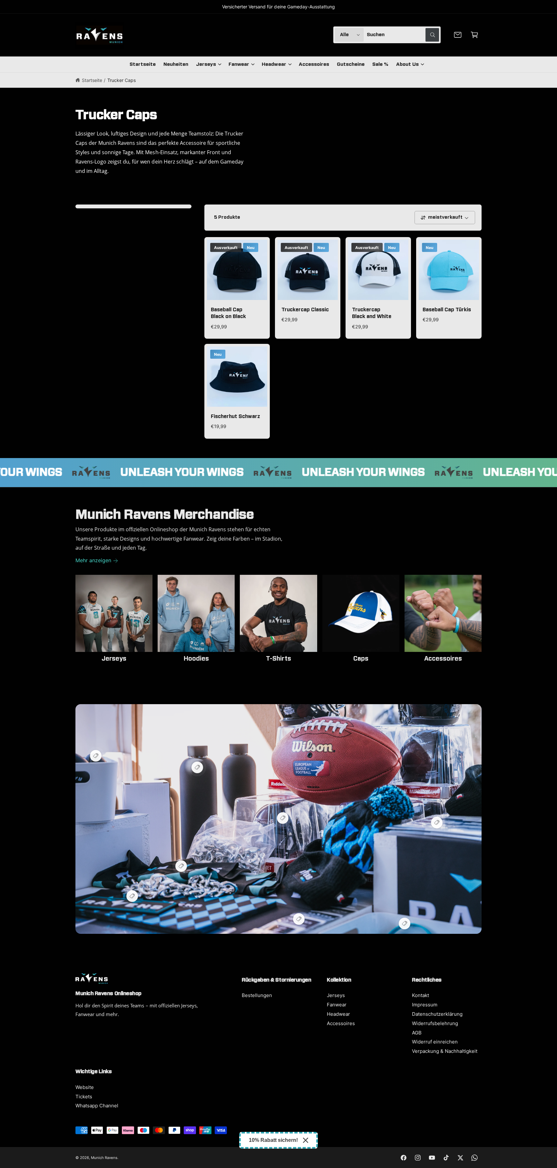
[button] (474, 34)
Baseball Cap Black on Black (228, 313)
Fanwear (239, 64)
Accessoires (443, 659)
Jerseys (206, 64)
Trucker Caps (121, 80)
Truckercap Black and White (371, 313)
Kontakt (420, 995)
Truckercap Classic (305, 309)
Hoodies (196, 659)
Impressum (424, 1005)
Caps (360, 659)
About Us (407, 64)
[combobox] (403, 34)
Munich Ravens (104, 1157)
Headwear (274, 64)
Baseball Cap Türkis (447, 309)
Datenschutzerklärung (437, 1014)
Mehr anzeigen (93, 560)
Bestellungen (257, 995)
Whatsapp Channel (96, 1106)
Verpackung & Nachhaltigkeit (444, 1051)
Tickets (83, 1096)
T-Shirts (278, 659)
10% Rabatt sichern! (273, 1140)
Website (84, 1087)
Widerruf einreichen (435, 1042)
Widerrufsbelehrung (435, 1023)
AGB (417, 1033)
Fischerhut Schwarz (235, 416)
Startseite (92, 80)
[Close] (305, 1140)
